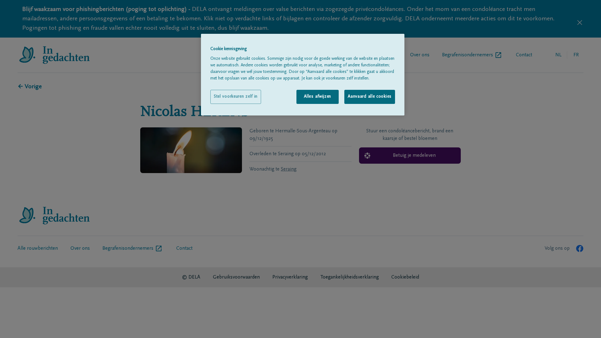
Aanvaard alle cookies (370, 97)
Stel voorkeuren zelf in (236, 97)
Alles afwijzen (317, 97)
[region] (302, 74)
